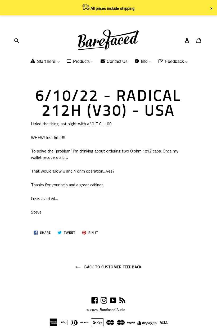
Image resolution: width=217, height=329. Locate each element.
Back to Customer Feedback (112, 267)
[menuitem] (44, 62)
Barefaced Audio (112, 309)
